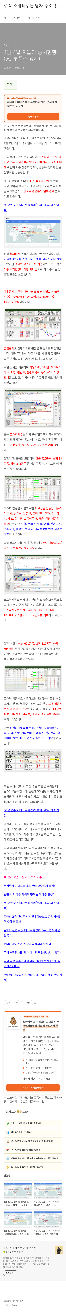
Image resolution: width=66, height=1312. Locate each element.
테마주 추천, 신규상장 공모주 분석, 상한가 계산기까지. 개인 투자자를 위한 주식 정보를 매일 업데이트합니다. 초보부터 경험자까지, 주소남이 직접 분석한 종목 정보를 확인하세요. (26, 1262)
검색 (53, 6)
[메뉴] (60, 6)
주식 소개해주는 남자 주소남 (30, 6)
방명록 (16, 17)
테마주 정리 (34, 17)
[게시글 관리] (17, 1002)
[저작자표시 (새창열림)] (34, 1002)
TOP (59, 1302)
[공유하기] (13, 1002)
